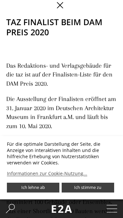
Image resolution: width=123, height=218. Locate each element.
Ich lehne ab (33, 187)
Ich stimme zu (87, 187)
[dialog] (61, 167)
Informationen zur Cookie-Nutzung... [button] (47, 173)
